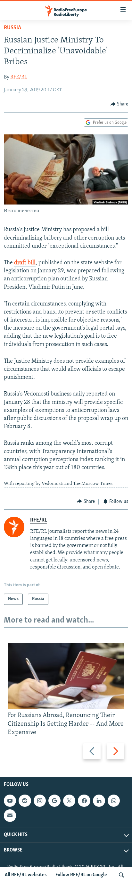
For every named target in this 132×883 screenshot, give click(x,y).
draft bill (25, 263)
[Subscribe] (10, 815)
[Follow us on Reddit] (25, 801)
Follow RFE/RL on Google (81, 875)
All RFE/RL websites (26, 875)
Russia (12, 28)
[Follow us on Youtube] (10, 801)
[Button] (119, 104)
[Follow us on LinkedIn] (99, 801)
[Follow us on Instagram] (40, 801)
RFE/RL (18, 77)
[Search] (121, 875)
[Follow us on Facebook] (84, 801)
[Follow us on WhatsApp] (114, 801)
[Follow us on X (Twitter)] (69, 801)
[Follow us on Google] (54, 801)
